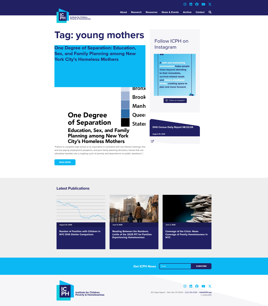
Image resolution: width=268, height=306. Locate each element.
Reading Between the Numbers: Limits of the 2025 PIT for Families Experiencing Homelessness (132, 234)
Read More (65, 162)
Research (136, 12)
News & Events (170, 12)
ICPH (209, 295)
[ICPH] (74, 15)
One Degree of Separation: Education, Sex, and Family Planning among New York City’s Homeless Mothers (95, 53)
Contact (200, 12)
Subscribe (201, 266)
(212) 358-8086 (191, 292)
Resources (151, 12)
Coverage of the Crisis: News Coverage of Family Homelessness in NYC (186, 234)
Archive (187, 12)
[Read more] (175, 140)
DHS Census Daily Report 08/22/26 (173, 127)
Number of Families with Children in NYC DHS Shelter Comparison (79, 233)
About (123, 12)
